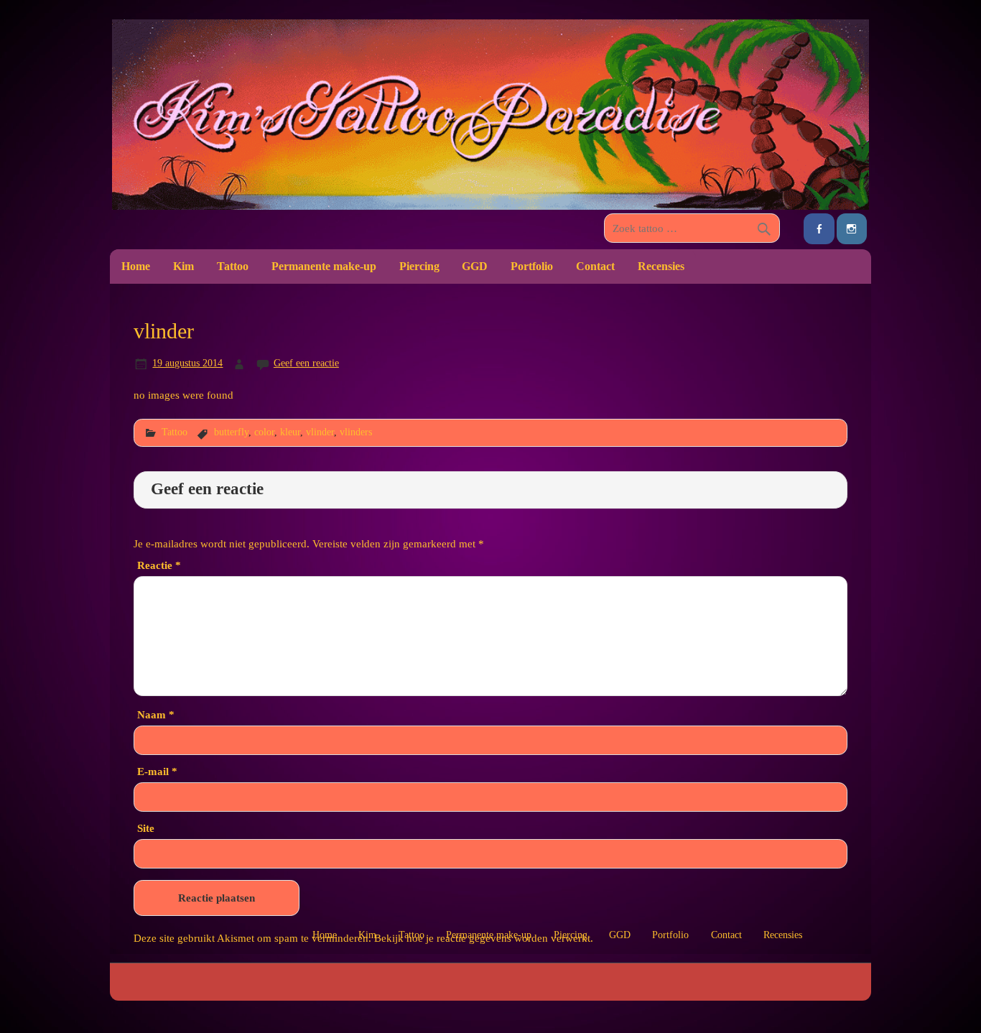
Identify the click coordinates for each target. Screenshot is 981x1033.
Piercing (419, 266)
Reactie (159, 565)
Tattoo (232, 266)
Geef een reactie (306, 363)
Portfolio (532, 266)
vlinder (320, 431)
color (264, 431)
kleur (290, 431)
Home (135, 266)
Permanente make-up (323, 266)
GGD (475, 266)
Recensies (661, 266)
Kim (183, 266)
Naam (156, 714)
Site (145, 828)
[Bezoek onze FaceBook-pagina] (819, 228)
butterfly (231, 431)
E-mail (157, 771)
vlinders (356, 431)
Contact (595, 266)
